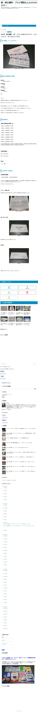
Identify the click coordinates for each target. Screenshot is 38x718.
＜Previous (3, 363)
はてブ (9, 292)
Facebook (27, 288)
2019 (4, 569)
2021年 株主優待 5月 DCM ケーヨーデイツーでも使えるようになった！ (17, 523)
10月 (5, 487)
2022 (4, 486)
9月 (4, 510)
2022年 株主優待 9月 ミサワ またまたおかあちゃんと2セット (17, 447)
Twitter (9, 288)
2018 (4, 606)
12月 (5, 505)
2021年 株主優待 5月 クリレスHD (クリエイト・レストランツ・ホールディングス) (18, 525)
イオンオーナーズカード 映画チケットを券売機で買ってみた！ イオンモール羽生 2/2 (21, 428)
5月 (4, 522)
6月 (4, 493)
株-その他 (4, 480)
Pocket (27, 293)
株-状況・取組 (14, 480)
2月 (4, 499)
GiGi (8, 403)
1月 (4, 530)
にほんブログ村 (3, 373)
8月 (4, 513)
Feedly (9, 298)
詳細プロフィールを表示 (6, 409)
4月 (4, 496)
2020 (4, 534)
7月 (4, 490)
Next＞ (34, 363)
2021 (4, 503)
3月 (4, 596)
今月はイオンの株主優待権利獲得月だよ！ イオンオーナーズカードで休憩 (18, 442)
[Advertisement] (19, 17)
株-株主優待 (8, 480)
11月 (5, 538)
